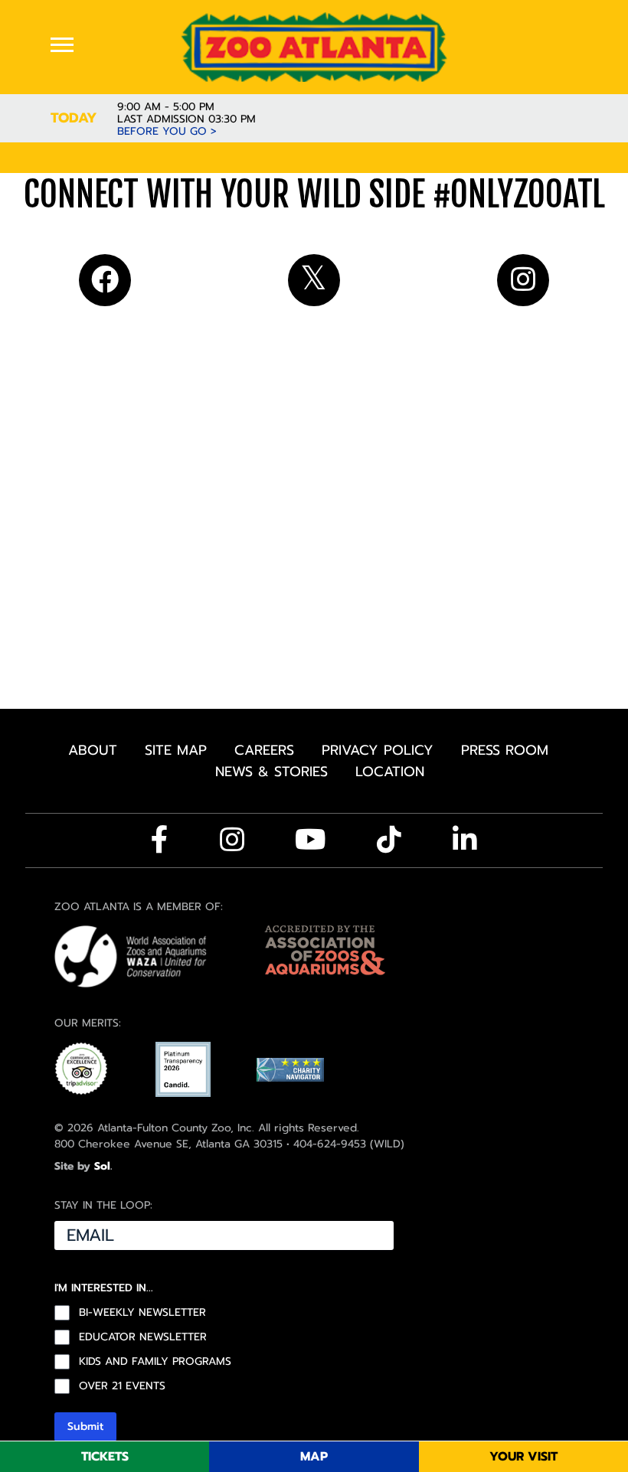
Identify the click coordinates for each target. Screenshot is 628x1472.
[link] (314, 46)
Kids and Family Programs (155, 1361)
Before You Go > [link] (167, 132)
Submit (85, 1426)
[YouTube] (310, 839)
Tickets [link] (105, 1457)
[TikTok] (389, 839)
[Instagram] (232, 839)
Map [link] (314, 1457)
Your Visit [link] (523, 1457)
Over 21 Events (122, 1386)
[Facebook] (159, 839)
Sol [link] (102, 1166)
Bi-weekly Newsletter (142, 1312)
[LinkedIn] (465, 839)
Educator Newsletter (143, 1337)
